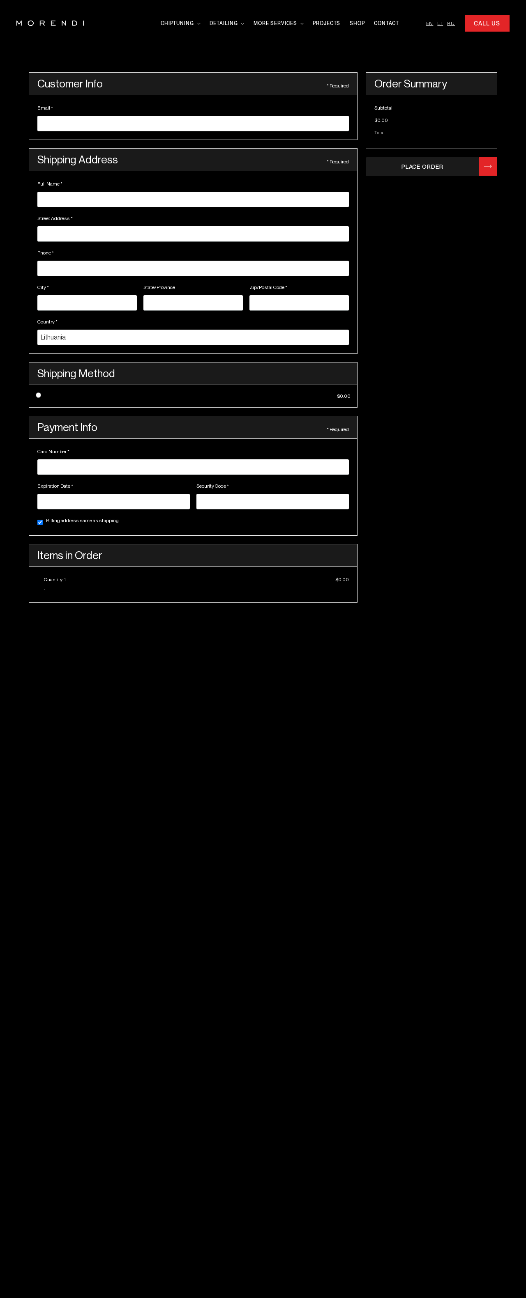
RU (451, 23)
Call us (487, 23)
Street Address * (55, 218)
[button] (179, 23)
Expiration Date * (55, 486)
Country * (47, 322)
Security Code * (212, 486)
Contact (386, 23)
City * (43, 287)
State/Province (159, 287)
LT (440, 23)
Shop (357, 23)
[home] (50, 23)
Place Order (422, 166)
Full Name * (49, 184)
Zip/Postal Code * (268, 287)
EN (430, 23)
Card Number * (53, 451)
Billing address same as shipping (82, 520)
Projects (326, 23)
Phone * (45, 253)
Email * (45, 108)
